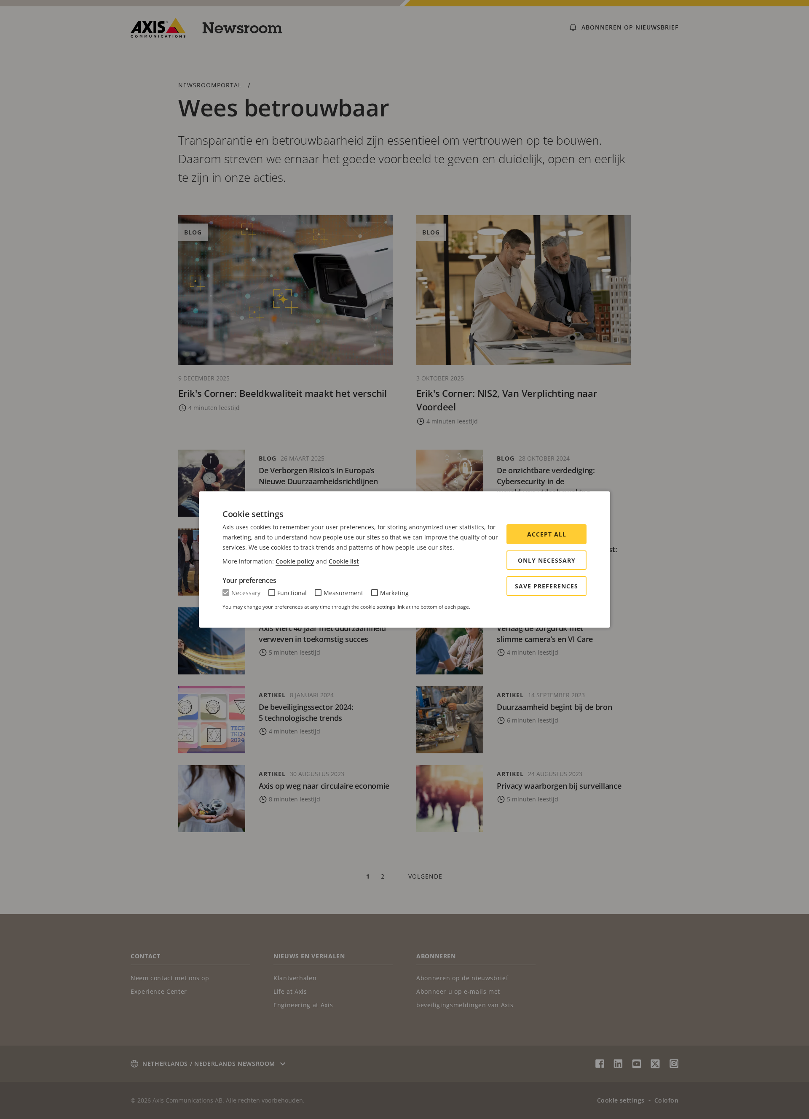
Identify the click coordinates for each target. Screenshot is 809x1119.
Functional (292, 593)
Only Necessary (547, 560)
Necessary (245, 593)
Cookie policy (295, 561)
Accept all (546, 534)
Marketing (394, 593)
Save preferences (546, 586)
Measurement (343, 593)
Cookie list (344, 561)
